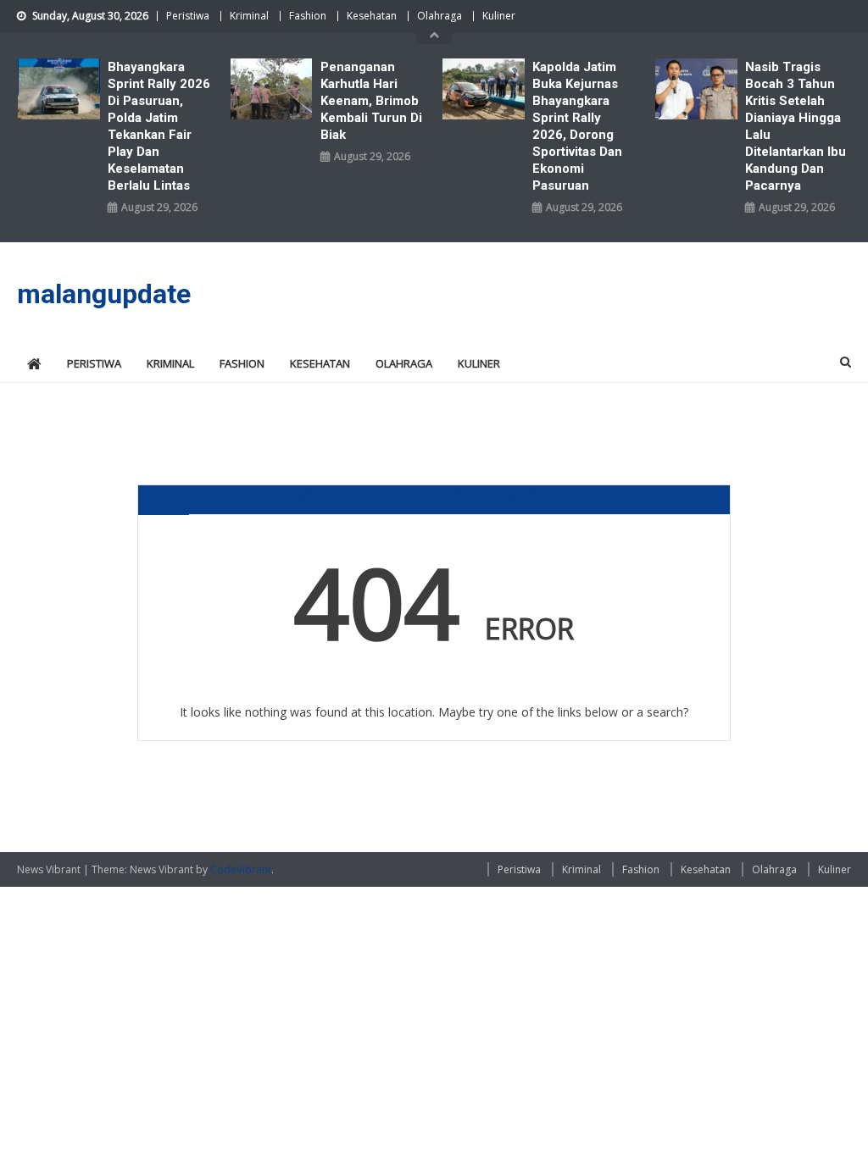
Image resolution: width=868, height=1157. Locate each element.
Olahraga (439, 15)
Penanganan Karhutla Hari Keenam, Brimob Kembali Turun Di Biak (371, 100)
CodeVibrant (240, 869)
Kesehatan (372, 15)
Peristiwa (187, 15)
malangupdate (104, 294)
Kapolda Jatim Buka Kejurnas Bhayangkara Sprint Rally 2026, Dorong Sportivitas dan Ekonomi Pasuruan (577, 126)
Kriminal (249, 15)
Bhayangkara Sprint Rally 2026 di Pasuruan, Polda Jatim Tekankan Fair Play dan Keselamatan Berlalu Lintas (159, 126)
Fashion (307, 15)
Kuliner (498, 15)
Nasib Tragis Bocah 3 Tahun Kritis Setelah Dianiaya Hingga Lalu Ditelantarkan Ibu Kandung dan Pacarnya (795, 126)
